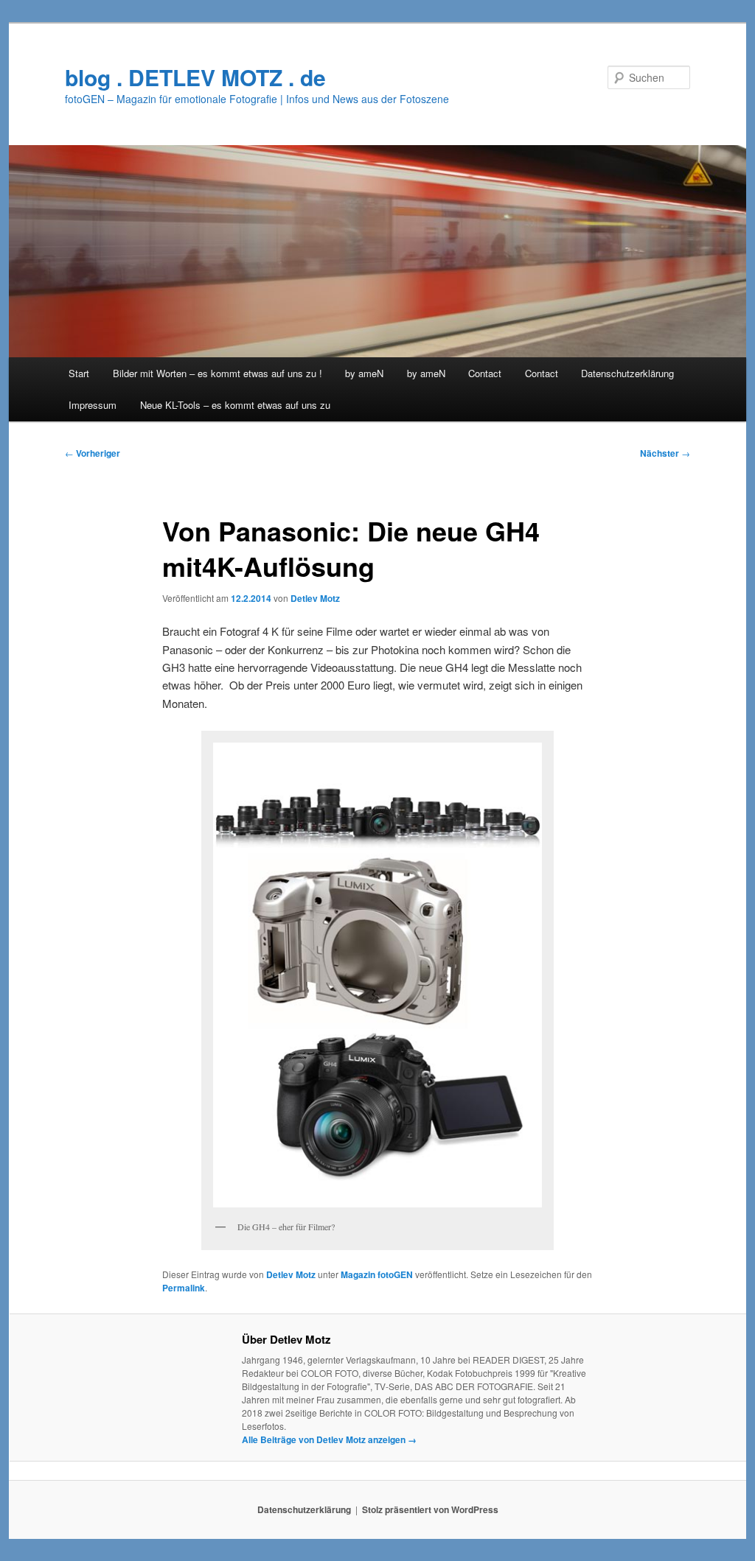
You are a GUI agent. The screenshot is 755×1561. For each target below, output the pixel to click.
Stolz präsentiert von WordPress (430, 1509)
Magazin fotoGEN (377, 1274)
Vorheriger (92, 453)
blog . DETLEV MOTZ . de (195, 77)
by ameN (364, 373)
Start (79, 373)
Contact (484, 373)
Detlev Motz (315, 598)
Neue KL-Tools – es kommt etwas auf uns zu (235, 405)
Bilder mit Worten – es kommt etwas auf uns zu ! (217, 373)
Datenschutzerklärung (627, 373)
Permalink (183, 1287)
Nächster (665, 453)
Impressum (92, 405)
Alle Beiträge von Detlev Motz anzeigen (329, 1439)
